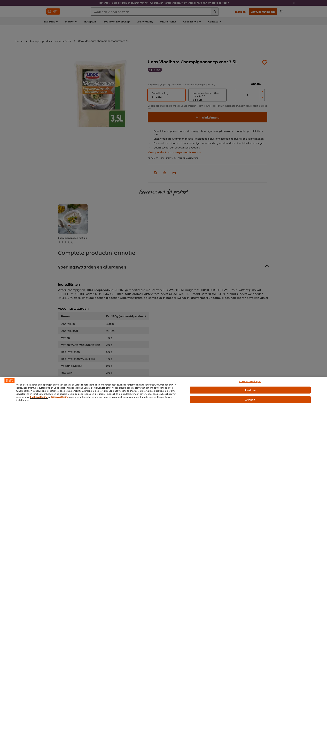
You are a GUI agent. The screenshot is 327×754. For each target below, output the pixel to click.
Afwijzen (250, 399)
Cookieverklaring (39, 396)
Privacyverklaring (59, 396)
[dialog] (163, 565)
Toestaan (250, 389)
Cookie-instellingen (250, 381)
